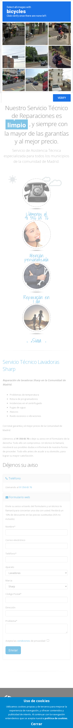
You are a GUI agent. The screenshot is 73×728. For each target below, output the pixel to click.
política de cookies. (56, 718)
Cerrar (36, 723)
